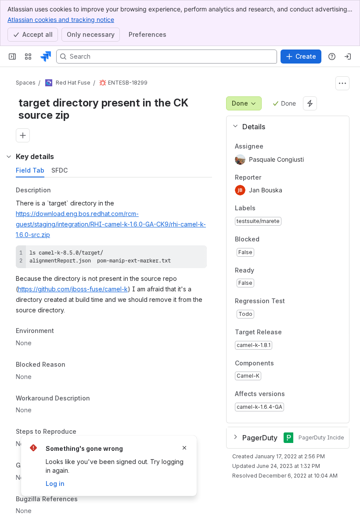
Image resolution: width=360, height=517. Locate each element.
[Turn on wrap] (180, 255)
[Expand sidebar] (12, 57)
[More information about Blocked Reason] (74, 364)
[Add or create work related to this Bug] (23, 135)
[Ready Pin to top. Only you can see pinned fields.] (273, 270)
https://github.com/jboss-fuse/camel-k (73, 289)
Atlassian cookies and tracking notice (60, 19)
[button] (284, 126)
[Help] (332, 57)
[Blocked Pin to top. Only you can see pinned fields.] (278, 239)
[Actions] (342, 83)
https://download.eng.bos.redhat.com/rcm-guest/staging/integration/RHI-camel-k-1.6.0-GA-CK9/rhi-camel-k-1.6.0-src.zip (111, 224)
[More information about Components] (282, 363)
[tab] (30, 170)
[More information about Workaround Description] (98, 398)
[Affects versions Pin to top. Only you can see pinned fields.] (304, 394)
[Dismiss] (184, 448)
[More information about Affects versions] (293, 394)
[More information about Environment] (62, 331)
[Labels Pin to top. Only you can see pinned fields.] (262, 208)
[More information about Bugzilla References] (86, 499)
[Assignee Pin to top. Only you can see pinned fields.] (270, 146)
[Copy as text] (196, 255)
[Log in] (348, 57)
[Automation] (310, 103)
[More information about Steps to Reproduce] (85, 432)
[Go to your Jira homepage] (46, 57)
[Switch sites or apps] (28, 57)
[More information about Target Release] (290, 332)
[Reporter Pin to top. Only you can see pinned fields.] (268, 177)
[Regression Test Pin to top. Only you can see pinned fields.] (291, 301)
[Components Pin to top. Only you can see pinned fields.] (293, 363)
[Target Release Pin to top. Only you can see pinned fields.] (301, 332)
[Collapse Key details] (9, 156)
